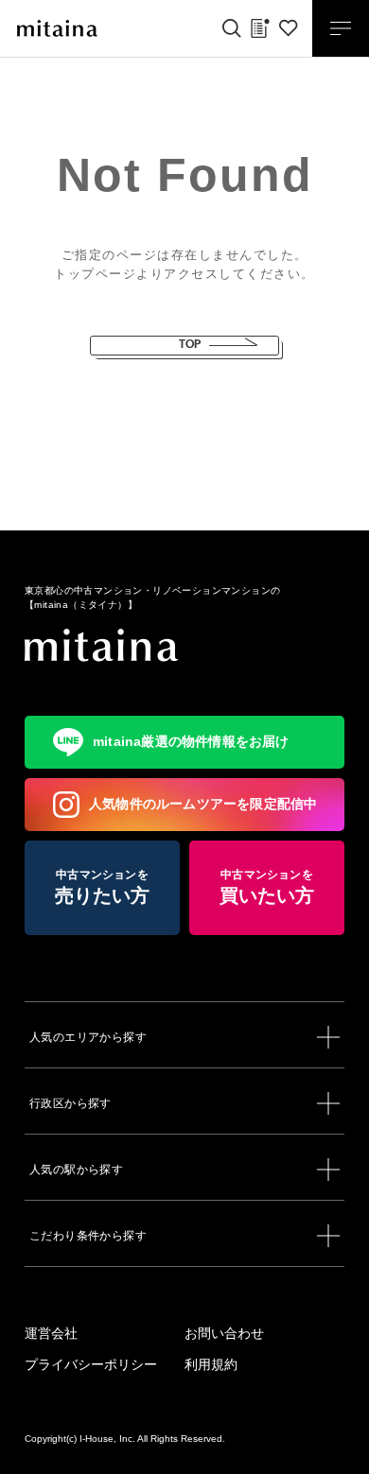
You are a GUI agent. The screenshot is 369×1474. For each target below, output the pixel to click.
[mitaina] (184, 645)
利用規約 (210, 1364)
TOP (190, 345)
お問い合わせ (224, 1333)
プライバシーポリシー (91, 1364)
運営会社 (51, 1333)
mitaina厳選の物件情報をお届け (191, 741)
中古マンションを (102, 887)
